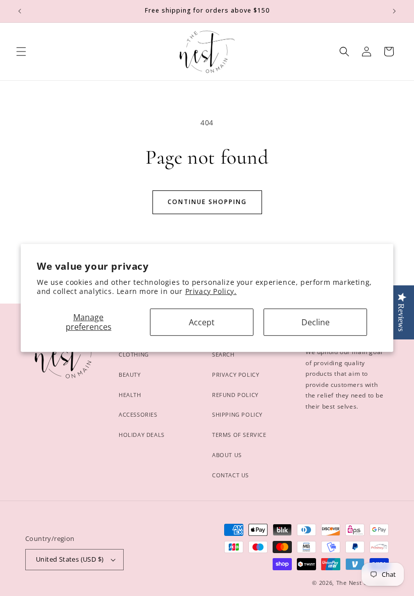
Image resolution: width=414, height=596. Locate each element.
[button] (21, 51)
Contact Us (230, 475)
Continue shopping (207, 201)
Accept (202, 321)
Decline (315, 321)
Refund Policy (235, 395)
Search (223, 354)
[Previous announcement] (20, 11)
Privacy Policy (235, 374)
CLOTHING (134, 354)
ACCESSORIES (138, 414)
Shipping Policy (237, 414)
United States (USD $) (70, 559)
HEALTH (130, 395)
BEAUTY (130, 374)
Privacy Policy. (211, 291)
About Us (227, 455)
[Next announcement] (394, 11)
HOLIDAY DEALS (142, 434)
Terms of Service (239, 434)
